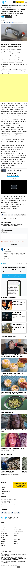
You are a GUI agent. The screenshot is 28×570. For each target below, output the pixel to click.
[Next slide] (26, 5)
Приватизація (4, 533)
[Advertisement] (14, 88)
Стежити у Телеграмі (15, 276)
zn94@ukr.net (16, 504)
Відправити (14, 244)
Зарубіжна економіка (18, 527)
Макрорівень (4, 529)
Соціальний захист (18, 525)
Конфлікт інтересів (18, 529)
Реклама (3, 489)
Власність (16, 543)
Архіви (2, 485)
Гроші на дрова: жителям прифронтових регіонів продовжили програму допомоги (9, 473)
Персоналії (16, 533)
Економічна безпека (18, 531)
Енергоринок (4, 531)
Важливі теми (4, 5)
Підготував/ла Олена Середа (8, 218)
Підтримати (20, 2)
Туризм (15, 541)
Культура (3, 545)
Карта (2, 493)
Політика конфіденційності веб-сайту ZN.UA (9, 565)
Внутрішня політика (5, 525)
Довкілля (3, 541)
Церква (2, 543)
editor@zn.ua (19, 506)
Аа (14, 2)
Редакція (3, 487)
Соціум (15, 535)
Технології (3, 539)
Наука (2, 537)
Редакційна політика (5, 491)
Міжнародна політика (5, 527)
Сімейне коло (17, 539)
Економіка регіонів (5, 535)
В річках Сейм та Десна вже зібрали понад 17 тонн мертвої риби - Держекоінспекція (16, 172)
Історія (15, 537)
